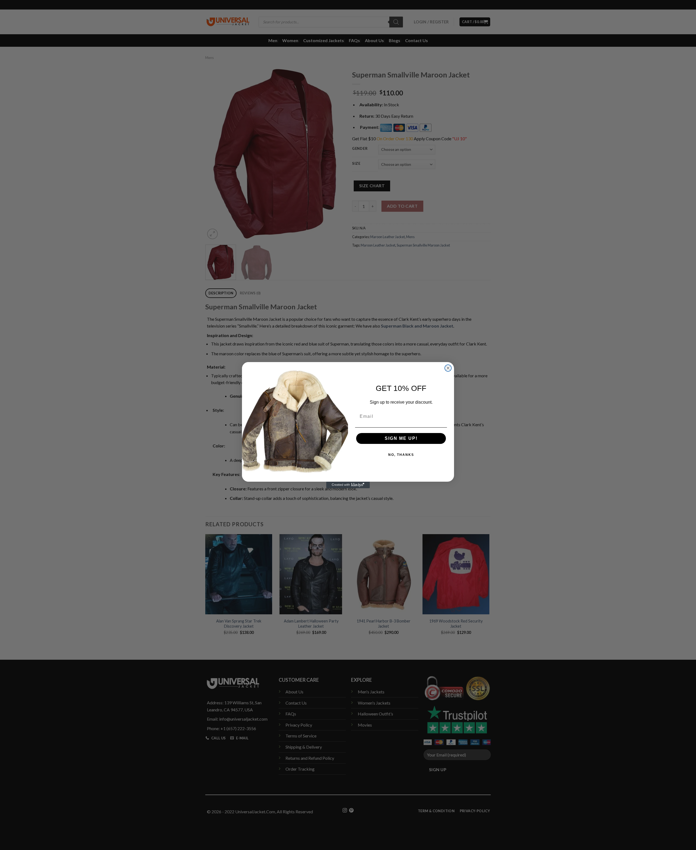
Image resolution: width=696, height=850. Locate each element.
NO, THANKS (401, 455)
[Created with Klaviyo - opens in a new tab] (348, 485)
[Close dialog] (448, 368)
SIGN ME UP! (401, 438)
